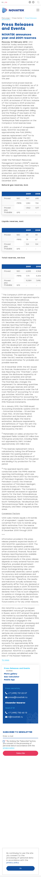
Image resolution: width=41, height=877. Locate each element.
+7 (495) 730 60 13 (17, 712)
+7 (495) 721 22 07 (17, 693)
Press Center (17, 18)
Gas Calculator (11, 677)
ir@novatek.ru (15, 717)
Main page (6, 18)
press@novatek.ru (17, 697)
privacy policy (8, 748)
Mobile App (9, 680)
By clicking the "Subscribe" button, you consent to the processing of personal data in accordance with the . (19, 744)
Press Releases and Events (17, 668)
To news (5, 660)
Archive (9, 671)
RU (3, 2)
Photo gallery (10, 674)
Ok (20, 868)
